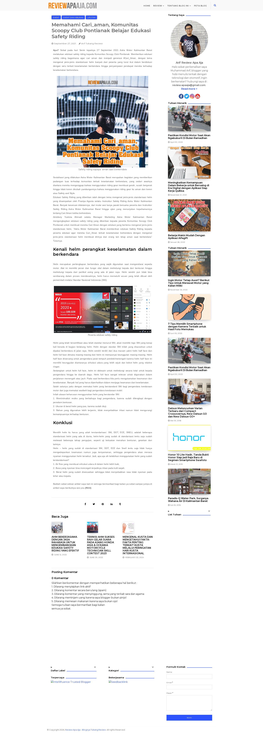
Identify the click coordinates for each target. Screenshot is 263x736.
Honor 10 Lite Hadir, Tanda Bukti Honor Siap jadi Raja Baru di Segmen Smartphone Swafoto (188, 457)
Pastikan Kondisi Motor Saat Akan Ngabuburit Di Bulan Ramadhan (189, 137)
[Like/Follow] (181, 96)
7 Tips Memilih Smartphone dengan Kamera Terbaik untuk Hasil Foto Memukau (187, 327)
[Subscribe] (197, 96)
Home (147, 6)
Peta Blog (200, 6)
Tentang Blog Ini (178, 6)
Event (56, 17)
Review (157, 6)
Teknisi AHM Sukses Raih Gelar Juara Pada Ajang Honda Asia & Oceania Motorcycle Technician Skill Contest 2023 (101, 545)
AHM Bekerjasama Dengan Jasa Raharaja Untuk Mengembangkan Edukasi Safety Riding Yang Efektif (65, 544)
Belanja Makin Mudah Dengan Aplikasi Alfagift (186, 237)
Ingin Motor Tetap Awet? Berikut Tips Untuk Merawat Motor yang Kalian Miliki (188, 283)
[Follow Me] (186, 96)
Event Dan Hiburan (73, 17)
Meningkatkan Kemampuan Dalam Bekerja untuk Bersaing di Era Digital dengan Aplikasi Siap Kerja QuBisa (188, 186)
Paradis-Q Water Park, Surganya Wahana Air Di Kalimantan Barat (188, 500)
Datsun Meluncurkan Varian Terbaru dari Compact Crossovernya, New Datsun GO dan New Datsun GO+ (187, 412)
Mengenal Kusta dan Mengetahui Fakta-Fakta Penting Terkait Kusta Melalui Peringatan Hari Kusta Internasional (138, 545)
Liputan (91, 17)
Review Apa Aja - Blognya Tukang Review (85, 730)
